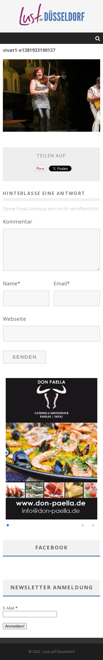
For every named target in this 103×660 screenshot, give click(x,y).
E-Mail (10, 608)
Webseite (14, 318)
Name (11, 283)
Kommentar (17, 221)
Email (62, 283)
